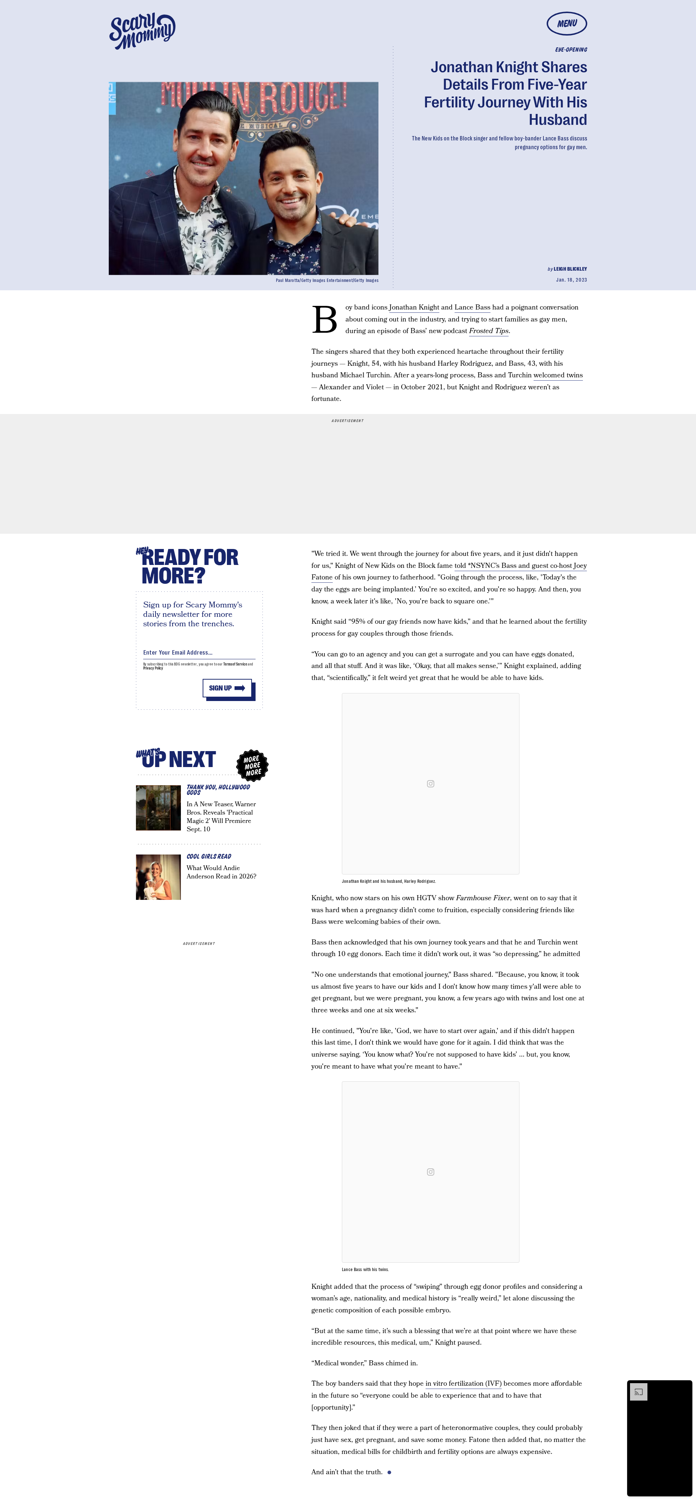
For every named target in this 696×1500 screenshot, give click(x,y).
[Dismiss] (684, 1386)
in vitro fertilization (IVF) (464, 1384)
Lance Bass (472, 307)
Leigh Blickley (570, 269)
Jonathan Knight (414, 307)
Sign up (220, 688)
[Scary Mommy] (142, 31)
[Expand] (635, 1386)
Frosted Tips (489, 331)
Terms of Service (235, 664)
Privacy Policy (153, 668)
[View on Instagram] (430, 783)
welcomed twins (558, 375)
